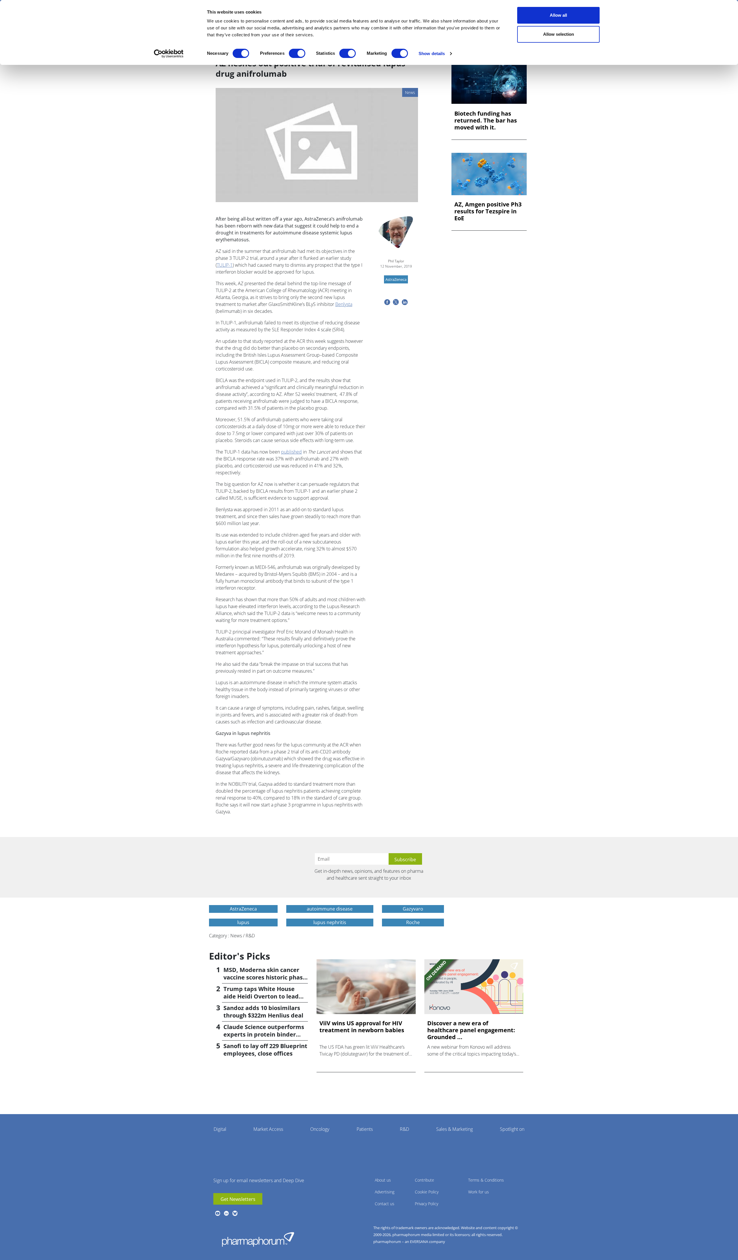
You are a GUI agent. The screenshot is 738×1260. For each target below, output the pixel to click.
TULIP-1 (225, 265)
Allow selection (558, 34)
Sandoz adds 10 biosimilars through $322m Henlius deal (263, 1011)
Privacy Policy (426, 1203)
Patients (365, 1129)
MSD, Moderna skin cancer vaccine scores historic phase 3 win (264, 977)
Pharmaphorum (258, 1239)
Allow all (558, 15)
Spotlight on (512, 1129)
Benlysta (343, 304)
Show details (432, 53)
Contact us (384, 1203)
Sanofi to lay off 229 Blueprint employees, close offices (265, 1049)
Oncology (319, 1129)
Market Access (268, 1129)
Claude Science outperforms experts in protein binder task (263, 1034)
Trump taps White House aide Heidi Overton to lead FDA (261, 996)
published (291, 452)
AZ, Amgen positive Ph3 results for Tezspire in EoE (488, 211)
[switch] (297, 53)
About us (383, 1180)
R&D (404, 1129)
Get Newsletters (238, 1199)
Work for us (478, 1192)
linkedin (226, 1213)
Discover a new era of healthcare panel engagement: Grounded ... (471, 1030)
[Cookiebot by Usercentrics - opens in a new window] (169, 53)
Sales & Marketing (454, 1129)
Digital (220, 1129)
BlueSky (235, 1213)
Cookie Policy (426, 1192)
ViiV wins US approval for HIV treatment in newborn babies (361, 1027)
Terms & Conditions (486, 1180)
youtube (218, 1213)
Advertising (384, 1192)
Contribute (424, 1180)
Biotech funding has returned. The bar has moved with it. (485, 120)
